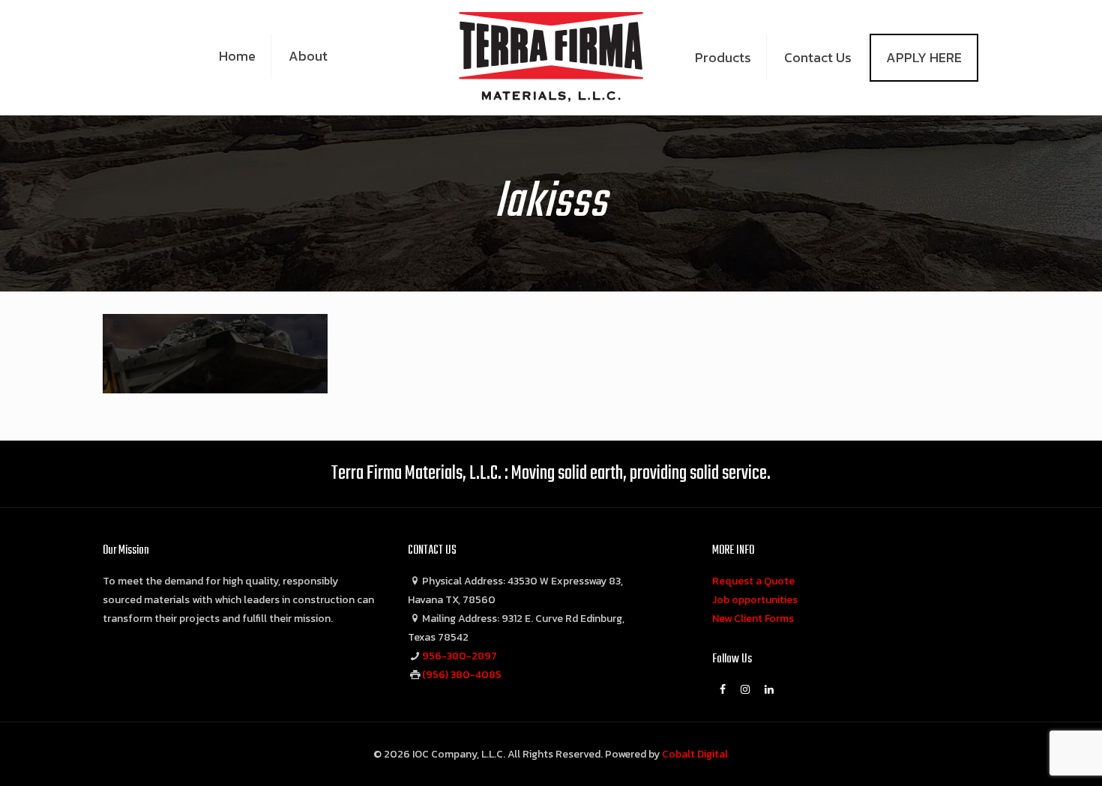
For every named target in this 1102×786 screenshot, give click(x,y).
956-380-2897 (459, 656)
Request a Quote (753, 581)
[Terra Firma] (551, 56)
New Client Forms (753, 618)
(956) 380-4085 (462, 675)
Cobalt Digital (695, 754)
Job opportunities (755, 600)
